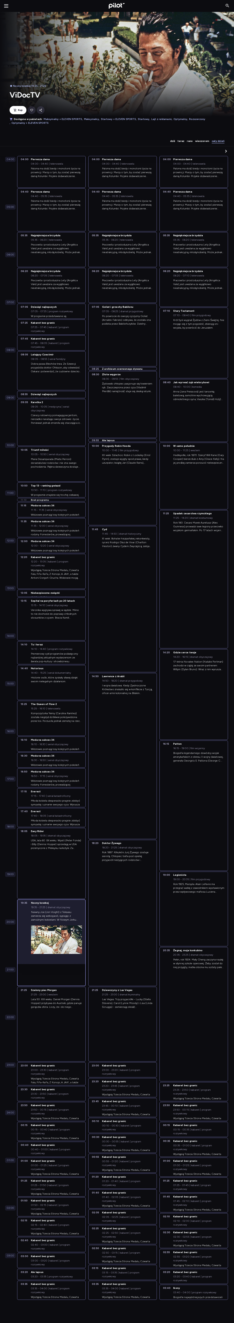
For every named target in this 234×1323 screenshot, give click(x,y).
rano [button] (190, 141)
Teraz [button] (180, 141)
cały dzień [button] (218, 141)
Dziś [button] (172, 141)
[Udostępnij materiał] (41, 110)
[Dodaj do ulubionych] (31, 110)
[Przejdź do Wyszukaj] (227, 6)
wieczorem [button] (202, 141)
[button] (226, 151)
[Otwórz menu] (6, 6)
